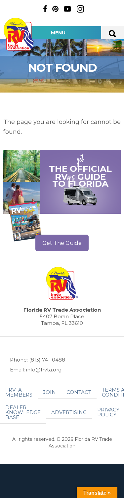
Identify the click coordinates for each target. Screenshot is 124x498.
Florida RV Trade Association (19, 34)
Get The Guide (62, 243)
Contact (78, 392)
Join (49, 392)
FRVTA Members (18, 392)
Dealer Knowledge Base (23, 412)
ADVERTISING (69, 412)
